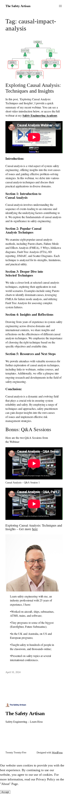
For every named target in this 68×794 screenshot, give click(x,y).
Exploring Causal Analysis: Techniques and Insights (33, 88)
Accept (5, 792)
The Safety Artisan (17, 6)
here (35, 529)
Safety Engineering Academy (39, 115)
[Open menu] (60, 6)
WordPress (57, 752)
